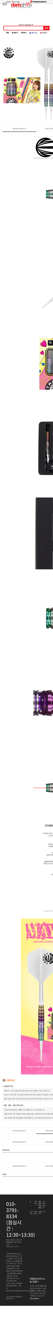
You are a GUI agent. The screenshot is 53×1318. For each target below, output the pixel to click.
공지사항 (31, 1213)
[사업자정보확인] (16, 1271)
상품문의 (35, 1213)
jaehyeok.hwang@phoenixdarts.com (19, 1291)
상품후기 (39, 1213)
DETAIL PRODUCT (19, 129)
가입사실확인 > (35, 1299)
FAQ (44, 1212)
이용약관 (35, 1203)
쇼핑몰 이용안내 (44, 1205)
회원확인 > (37, 1280)
